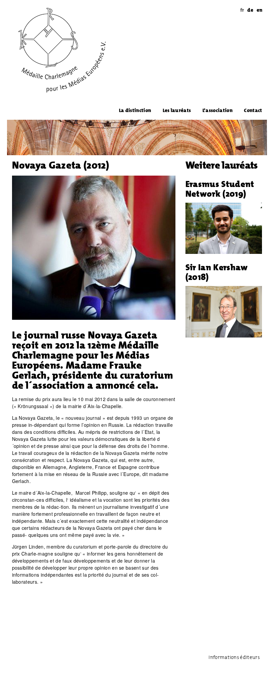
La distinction (135, 110)
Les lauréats (177, 110)
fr (242, 10)
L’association (217, 110)
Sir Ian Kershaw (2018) (216, 272)
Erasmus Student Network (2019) (219, 188)
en (260, 10)
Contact (253, 110)
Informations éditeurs (234, 657)
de (250, 10)
